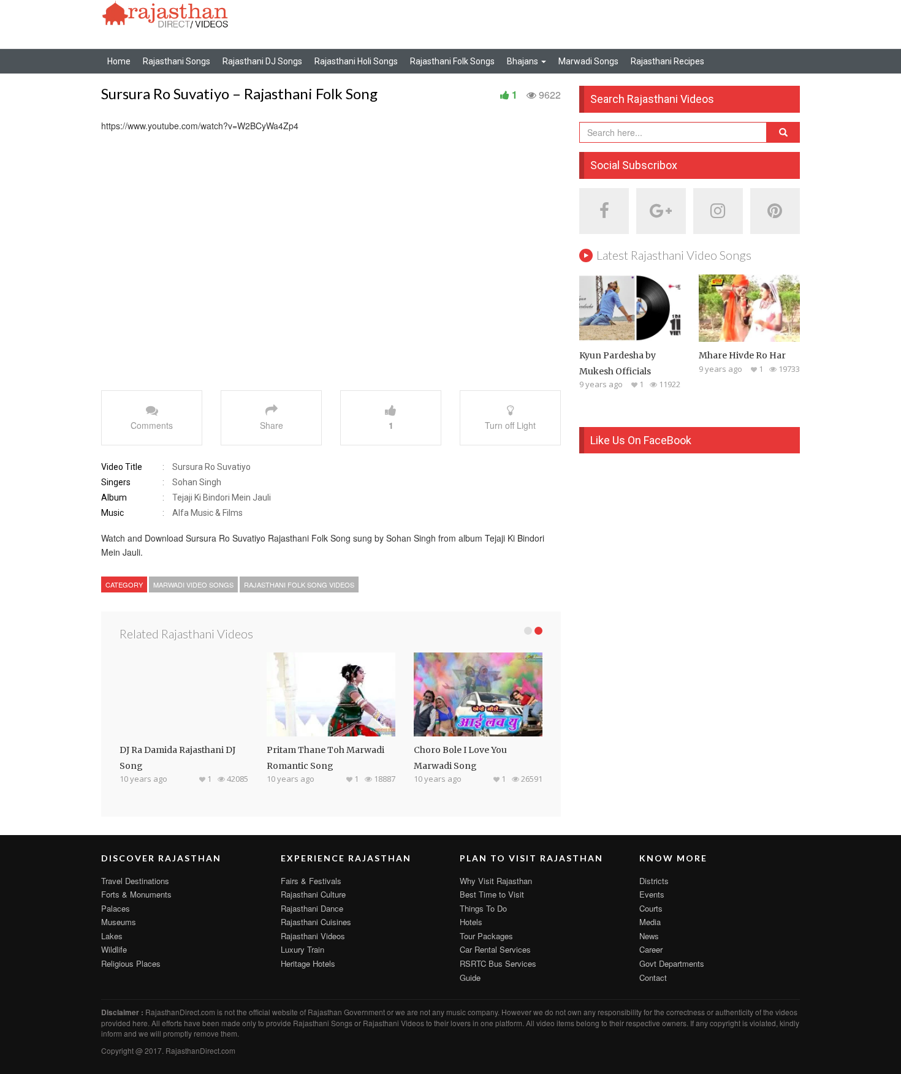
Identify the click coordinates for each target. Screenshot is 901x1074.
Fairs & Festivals (311, 881)
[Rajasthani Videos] (165, 13)
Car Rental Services (495, 949)
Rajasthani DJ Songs (262, 61)
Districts (654, 881)
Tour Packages (486, 936)
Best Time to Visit (492, 894)
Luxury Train (302, 949)
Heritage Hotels (308, 963)
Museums (118, 922)
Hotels (471, 922)
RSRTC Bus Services (498, 963)
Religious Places (131, 963)
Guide (470, 977)
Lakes (112, 936)
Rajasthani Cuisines (316, 922)
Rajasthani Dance (312, 908)
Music (112, 513)
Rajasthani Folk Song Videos (299, 584)
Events (651, 894)
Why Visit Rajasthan (496, 881)
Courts (651, 908)
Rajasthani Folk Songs (452, 61)
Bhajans (523, 61)
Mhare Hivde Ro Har (742, 355)
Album (114, 497)
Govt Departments (671, 963)
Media (650, 922)
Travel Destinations (135, 881)
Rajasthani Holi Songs (356, 61)
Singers (116, 482)
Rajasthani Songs (176, 61)
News (649, 936)
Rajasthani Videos (313, 936)
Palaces (115, 908)
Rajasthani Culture (313, 894)
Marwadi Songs (588, 61)
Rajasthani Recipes (667, 61)
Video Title (121, 467)
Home (119, 61)
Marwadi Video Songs (193, 584)
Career (651, 949)
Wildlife (114, 949)
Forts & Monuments (136, 894)
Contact (653, 977)
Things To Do (483, 908)
